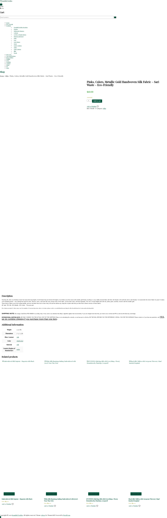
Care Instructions (11, 56)
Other (15, 47)
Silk (18, 337)
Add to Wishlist (92, 106)
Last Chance (17, 42)
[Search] (115, 17)
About (7, 65)
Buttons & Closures (19, 31)
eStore (43, 515)
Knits (15, 38)
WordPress (66, 515)
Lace (15, 40)
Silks (15, 51)
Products (8, 25)
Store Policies (9, 57)
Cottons (16, 33)
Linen (15, 44)
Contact (8, 63)
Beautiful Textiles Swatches (21, 27)
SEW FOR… (9, 54)
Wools (15, 53)
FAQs (7, 60)
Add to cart (97, 101)
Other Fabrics (17, 49)
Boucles (16, 29)
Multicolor (20, 341)
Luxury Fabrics (18, 45)
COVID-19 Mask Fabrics (20, 34)
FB (7, 66)
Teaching (8, 62)
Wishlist (8, 59)
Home (7, 23)
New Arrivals (9, 24)
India (18, 349)
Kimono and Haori (18, 36)
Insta (7, 68)
